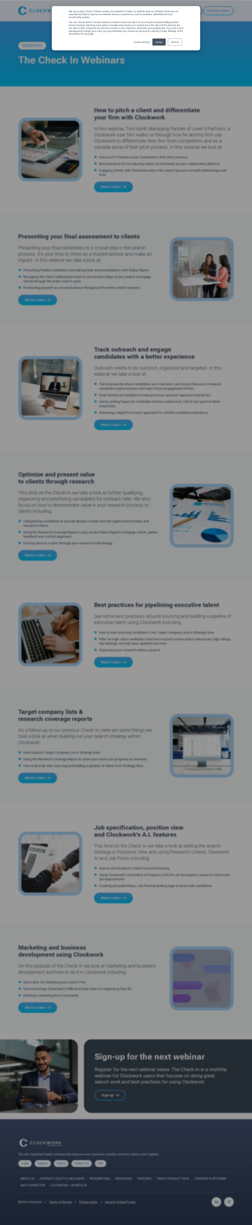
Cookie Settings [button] (142, 42)
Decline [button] (175, 41)
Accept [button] (159, 41)
